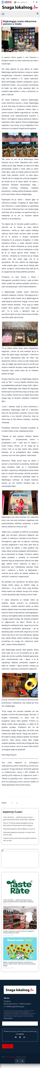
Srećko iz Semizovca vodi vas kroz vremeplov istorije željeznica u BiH (18, 932)
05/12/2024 (6, 29)
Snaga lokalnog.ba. (10, 1057)
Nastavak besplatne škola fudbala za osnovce (19, 829)
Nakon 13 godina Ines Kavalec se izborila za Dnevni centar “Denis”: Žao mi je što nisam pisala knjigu (19, 963)
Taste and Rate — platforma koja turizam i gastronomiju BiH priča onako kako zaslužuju (18, 900)
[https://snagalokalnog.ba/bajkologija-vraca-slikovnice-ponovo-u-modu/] (16, 803)
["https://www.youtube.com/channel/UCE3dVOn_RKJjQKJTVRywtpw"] (36, 2)
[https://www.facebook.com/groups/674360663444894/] (33, 2)
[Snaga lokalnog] (20, 7)
